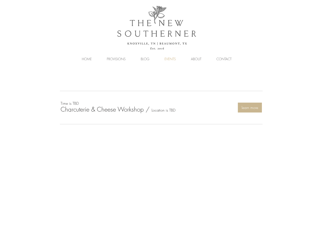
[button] (102, 109)
